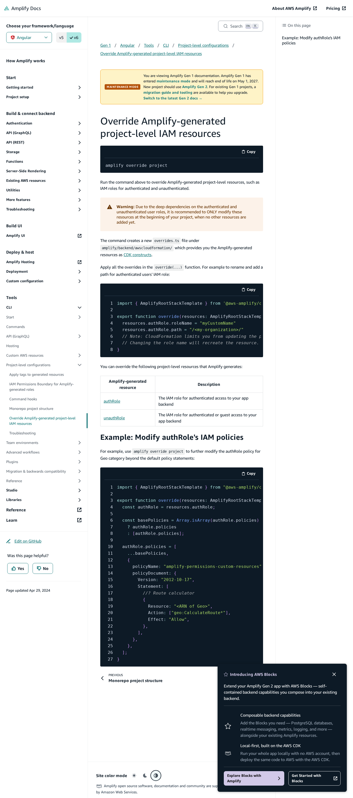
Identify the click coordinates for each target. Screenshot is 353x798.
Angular (24, 37)
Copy (253, 152)
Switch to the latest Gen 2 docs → (172, 98)
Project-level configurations (203, 45)
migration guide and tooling (167, 92)
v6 (76, 37)
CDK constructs (137, 254)
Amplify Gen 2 (194, 86)
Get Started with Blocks (306, 778)
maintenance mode (173, 81)
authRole (112, 401)
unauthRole (114, 417)
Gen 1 (105, 45)
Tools (149, 45)
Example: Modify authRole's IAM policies (171, 437)
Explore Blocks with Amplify (244, 778)
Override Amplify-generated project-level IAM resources (151, 53)
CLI (166, 45)
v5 (61, 37)
